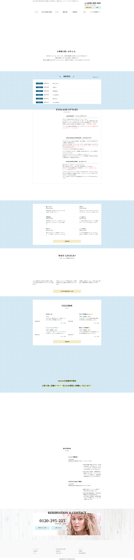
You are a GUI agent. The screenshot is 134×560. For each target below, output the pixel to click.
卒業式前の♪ (55, 91)
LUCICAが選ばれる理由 (46, 12)
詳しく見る (63, 323)
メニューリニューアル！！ (52, 327)
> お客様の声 (35, 551)
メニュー (57, 12)
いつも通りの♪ (56, 94)
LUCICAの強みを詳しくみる (67, 291)
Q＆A (81, 316)
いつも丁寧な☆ (56, 102)
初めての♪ (55, 98)
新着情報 (85, 316)
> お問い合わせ (58, 553)
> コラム (34, 553)
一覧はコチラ (95, 77)
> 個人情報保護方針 (82, 553)
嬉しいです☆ (56, 83)
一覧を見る (67, 241)
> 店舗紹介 (80, 551)
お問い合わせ (88, 7)
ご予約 (97, 7)
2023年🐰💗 (49, 314)
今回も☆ (55, 87)
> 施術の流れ (58, 551)
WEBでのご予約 (42, 527)
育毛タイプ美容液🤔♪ (84, 327)
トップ (36, 12)
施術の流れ (65, 12)
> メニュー (80, 549)
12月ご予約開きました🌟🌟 (86, 314)
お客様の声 (74, 12)
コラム (84, 12)
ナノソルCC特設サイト (95, 12)
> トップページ (36, 549)
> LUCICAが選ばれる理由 (60, 549)
